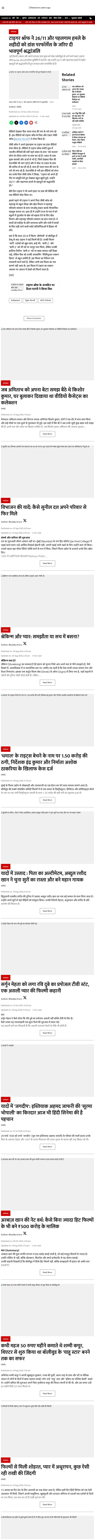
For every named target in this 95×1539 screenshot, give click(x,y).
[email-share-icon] (31, 124)
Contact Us (6, 18)
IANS (19, 107)
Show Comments (34, 318)
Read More (47, 434)
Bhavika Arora (15, 522)
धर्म (39, 18)
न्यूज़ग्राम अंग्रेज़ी (76, 18)
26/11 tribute (45, 300)
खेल (50, 18)
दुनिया (24, 18)
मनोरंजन (44, 18)
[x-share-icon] (16, 124)
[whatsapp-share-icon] (11, 124)
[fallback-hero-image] (66, 88)
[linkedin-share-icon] (26, 124)
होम (13, 18)
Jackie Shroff (22, 139)
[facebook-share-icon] (21, 124)
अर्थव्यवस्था (32, 18)
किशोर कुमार (53, 419)
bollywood (15, 300)
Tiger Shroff (30, 300)
